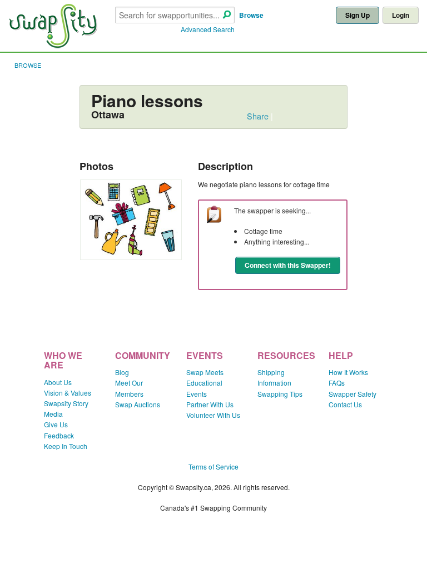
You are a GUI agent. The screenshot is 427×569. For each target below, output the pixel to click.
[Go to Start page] (52, 45)
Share (258, 116)
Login (400, 15)
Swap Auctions (137, 404)
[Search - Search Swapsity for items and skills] (226, 15)
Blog (122, 372)
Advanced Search (208, 29)
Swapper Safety (352, 393)
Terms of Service (213, 466)
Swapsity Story (66, 403)
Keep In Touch (65, 446)
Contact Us (345, 404)
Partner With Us (210, 404)
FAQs (337, 382)
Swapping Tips (279, 393)
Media (53, 413)
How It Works (348, 372)
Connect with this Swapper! (288, 265)
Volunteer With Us (213, 415)
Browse (251, 15)
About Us (58, 382)
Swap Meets (205, 372)
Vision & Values (67, 392)
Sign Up (357, 15)
